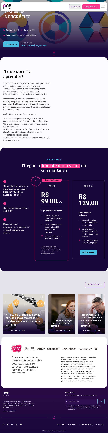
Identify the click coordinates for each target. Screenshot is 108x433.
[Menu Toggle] (103, 7)
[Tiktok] (17, 424)
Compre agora (11, 44)
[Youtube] (21, 424)
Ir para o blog (93, 284)
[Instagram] (8, 424)
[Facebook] (3, 424)
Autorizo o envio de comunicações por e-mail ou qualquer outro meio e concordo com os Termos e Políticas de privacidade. (84, 407)
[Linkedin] (12, 424)
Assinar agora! (88, 252)
